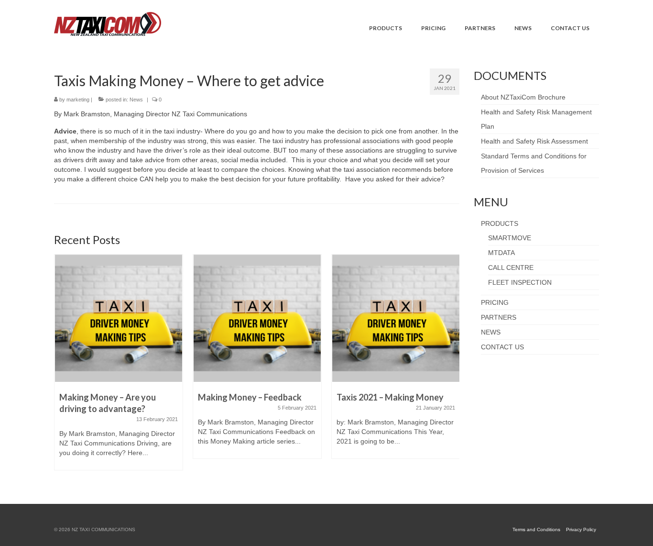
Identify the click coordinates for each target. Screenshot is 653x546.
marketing (77, 99)
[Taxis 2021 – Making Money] (396, 318)
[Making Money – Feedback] (257, 318)
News (136, 99)
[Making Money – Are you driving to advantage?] (118, 318)
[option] (118, 367)
